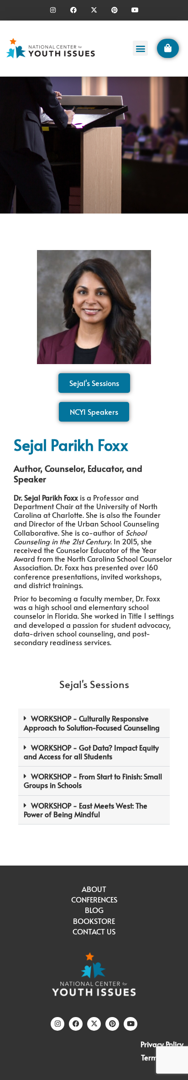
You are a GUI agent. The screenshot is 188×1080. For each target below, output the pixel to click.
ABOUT (94, 889)
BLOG (94, 910)
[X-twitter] (94, 10)
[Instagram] (53, 10)
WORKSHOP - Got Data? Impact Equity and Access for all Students (91, 751)
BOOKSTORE (94, 921)
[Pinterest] (114, 10)
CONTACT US (94, 931)
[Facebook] (73, 10)
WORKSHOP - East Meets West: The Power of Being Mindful (85, 809)
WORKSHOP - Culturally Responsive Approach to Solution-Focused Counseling (92, 722)
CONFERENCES (94, 899)
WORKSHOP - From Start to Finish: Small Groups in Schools (93, 780)
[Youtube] (135, 10)
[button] (140, 48)
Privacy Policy (162, 1044)
